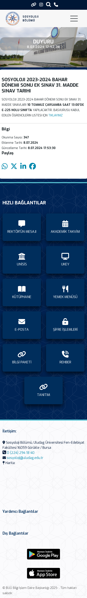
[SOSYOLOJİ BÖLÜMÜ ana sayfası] (12, 18)
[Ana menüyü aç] (74, 18)
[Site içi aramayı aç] (48, 4)
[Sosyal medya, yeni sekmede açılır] (41, 5)
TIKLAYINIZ (55, 115)
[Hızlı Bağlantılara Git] (33, 5)
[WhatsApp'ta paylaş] (5, 166)
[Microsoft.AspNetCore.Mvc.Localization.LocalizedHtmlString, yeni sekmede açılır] (43, 554)
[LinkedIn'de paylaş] (23, 166)
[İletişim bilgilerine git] (56, 5)
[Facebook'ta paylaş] (32, 166)
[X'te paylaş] (14, 166)
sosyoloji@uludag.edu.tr (25, 458)
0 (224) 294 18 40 (20, 452)
